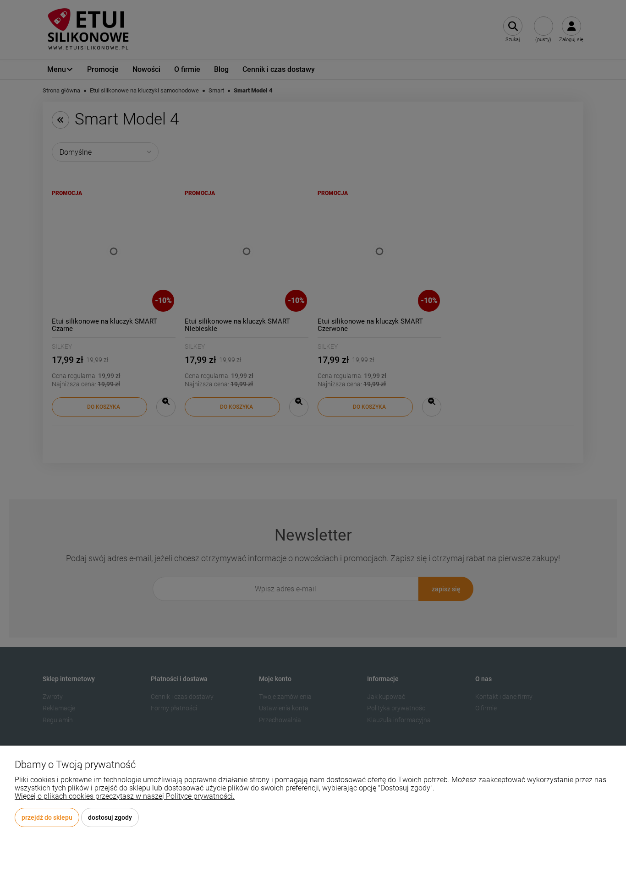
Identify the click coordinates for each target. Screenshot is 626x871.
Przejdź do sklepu (47, 817)
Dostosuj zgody (110, 817)
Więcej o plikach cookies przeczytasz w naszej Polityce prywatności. (125, 796)
